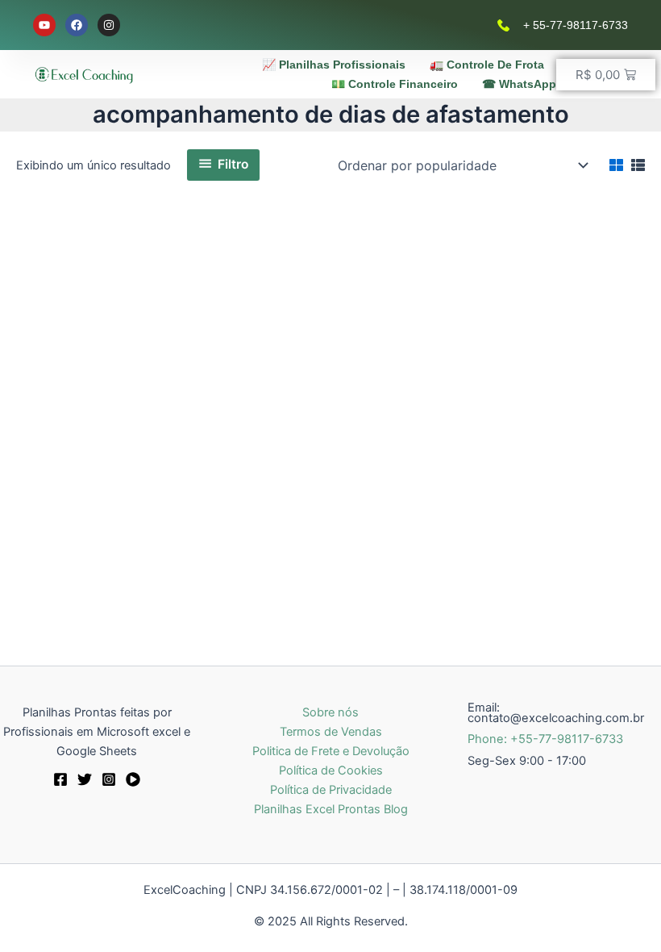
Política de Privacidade (331, 790)
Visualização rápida (145, 464)
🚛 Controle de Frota (487, 64)
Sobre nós (330, 712)
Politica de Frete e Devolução (330, 751)
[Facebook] (60, 779)
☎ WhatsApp (519, 83)
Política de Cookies (331, 770)
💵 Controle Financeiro (394, 83)
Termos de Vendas (331, 731)
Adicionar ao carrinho (135, 561)
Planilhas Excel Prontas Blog (331, 809)
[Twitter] (84, 779)
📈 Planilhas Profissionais (333, 64)
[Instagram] (109, 779)
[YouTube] (133, 779)
